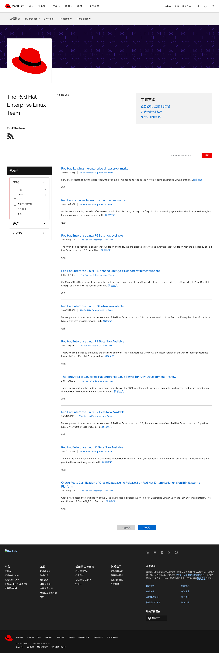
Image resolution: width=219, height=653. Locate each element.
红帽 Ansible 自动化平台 (16, 584)
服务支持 (186, 6)
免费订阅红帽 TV (151, 117)
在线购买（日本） (83, 579)
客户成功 (21, 209)
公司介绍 (150, 586)
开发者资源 (45, 584)
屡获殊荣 (201, 578)
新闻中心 (185, 586)
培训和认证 (45, 571)
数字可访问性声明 (59, 647)
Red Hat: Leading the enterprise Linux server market (95, 168)
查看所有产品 (11, 588)
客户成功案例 (152, 597)
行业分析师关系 (153, 602)
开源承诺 (185, 591)
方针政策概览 (42, 647)
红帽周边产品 (98, 637)
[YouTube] (155, 553)
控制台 (168, 6)
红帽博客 (15, 18)
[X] (169, 553)
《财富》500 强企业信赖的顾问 (190, 575)
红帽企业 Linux (12, 575)
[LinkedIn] (148, 553)
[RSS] (10, 136)
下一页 (146, 527)
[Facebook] (162, 553)
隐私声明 (19, 647)
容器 (19, 213)
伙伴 (19, 199)
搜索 (207, 155)
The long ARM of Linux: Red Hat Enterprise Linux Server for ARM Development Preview (118, 377)
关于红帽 (19, 637)
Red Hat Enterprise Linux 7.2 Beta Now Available (92, 341)
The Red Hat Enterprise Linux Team (96, 172)
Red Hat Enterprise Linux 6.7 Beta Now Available (92, 412)
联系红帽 (60, 637)
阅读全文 (197, 179)
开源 (19, 189)
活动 (39, 637)
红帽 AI (8, 571)
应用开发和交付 (24, 204)
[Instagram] (176, 553)
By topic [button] (48, 18)
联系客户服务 (117, 575)
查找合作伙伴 (46, 588)
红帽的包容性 (83, 637)
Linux (20, 194)
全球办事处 (48, 637)
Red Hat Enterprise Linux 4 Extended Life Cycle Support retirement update (110, 271)
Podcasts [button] (64, 18)
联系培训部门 (117, 579)
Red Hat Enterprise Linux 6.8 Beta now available (92, 306)
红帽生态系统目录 (48, 592)
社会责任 (185, 597)
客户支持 (44, 579)
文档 (177, 6)
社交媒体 (115, 584)
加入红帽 (185, 602)
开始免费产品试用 (151, 112)
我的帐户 (44, 575)
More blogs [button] (82, 18)
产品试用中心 (81, 571)
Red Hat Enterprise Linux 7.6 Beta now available (92, 235)
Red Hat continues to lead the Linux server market (94, 200)
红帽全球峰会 (112, 637)
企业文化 (150, 591)
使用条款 (30, 647)
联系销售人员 (117, 571)
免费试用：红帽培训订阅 (155, 106)
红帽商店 (79, 575)
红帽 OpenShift (12, 579)
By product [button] (31, 18)
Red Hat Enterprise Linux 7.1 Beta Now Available (92, 447)
